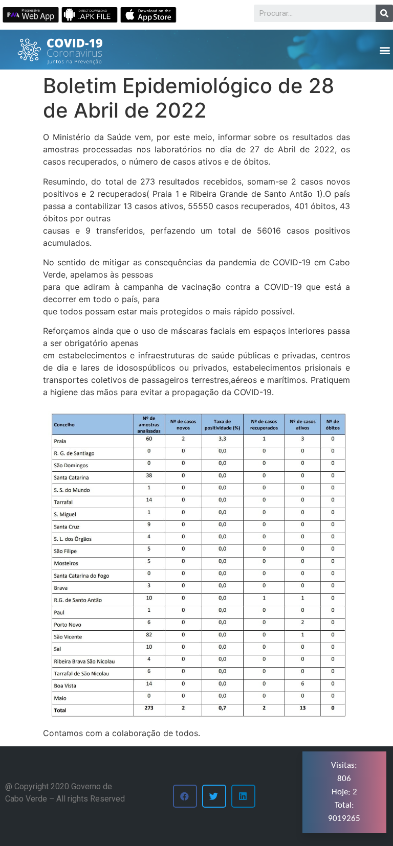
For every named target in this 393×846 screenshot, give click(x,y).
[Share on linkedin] (243, 796)
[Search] (384, 13)
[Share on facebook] (185, 796)
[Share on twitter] (214, 796)
